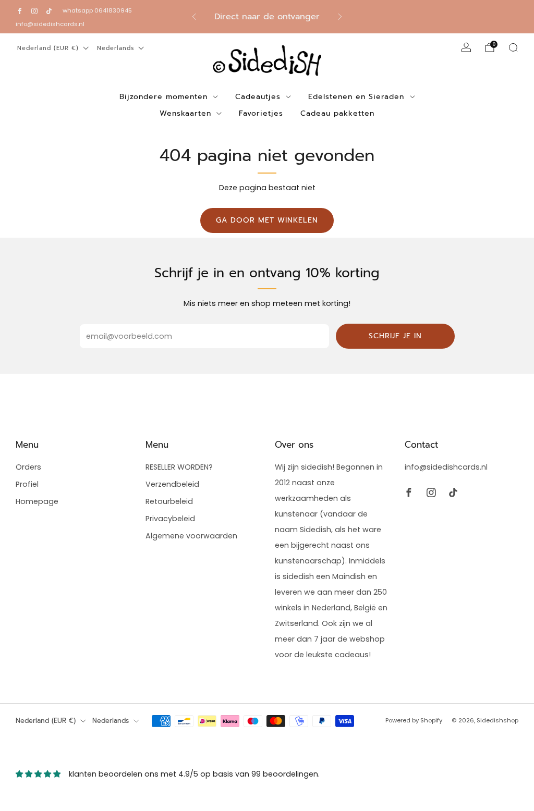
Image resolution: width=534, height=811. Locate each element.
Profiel (27, 484)
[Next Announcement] (340, 16)
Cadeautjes (258, 96)
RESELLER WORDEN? (179, 467)
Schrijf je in (395, 335)
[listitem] (267, 16)
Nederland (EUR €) (48, 48)
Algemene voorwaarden (191, 536)
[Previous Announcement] (194, 16)
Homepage (37, 501)
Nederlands (115, 48)
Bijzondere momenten (163, 96)
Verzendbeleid (172, 484)
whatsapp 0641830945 (97, 10)
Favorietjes (261, 113)
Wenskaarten (185, 113)
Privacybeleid (170, 518)
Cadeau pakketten (337, 113)
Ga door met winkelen (267, 220)
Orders (28, 467)
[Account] (466, 47)
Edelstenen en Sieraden (356, 96)
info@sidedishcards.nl (50, 24)
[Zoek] (513, 47)
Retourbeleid (169, 501)
